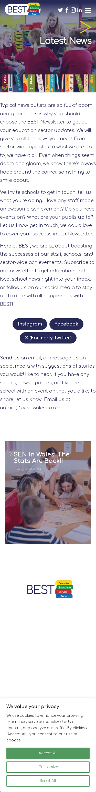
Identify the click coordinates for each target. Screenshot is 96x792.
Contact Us (48, 661)
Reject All (48, 781)
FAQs (48, 669)
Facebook (66, 324)
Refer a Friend (48, 687)
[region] (48, 745)
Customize (48, 767)
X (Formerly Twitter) (48, 337)
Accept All (48, 753)
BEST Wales (23, 9)
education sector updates (43, 130)
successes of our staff (35, 254)
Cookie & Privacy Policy (48, 696)
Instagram (30, 324)
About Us (48, 678)
